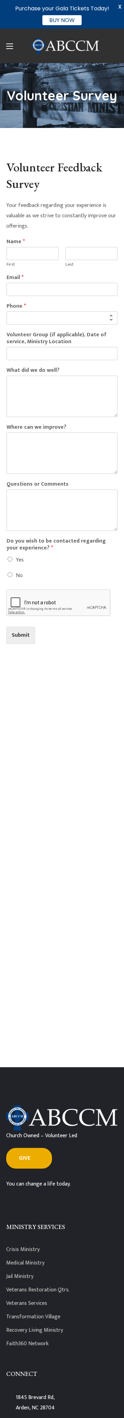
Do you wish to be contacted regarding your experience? (56, 545)
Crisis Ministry (23, 1249)
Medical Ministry (25, 1263)
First (11, 264)
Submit (21, 635)
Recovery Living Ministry (34, 1330)
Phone (16, 306)
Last (69, 264)
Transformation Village (33, 1316)
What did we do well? (33, 370)
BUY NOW (62, 20)
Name (16, 242)
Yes (20, 560)
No (19, 575)
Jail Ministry (19, 1276)
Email (15, 277)
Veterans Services (26, 1303)
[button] (29, 1158)
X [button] (120, 7)
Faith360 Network (27, 1343)
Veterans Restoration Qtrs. (38, 1290)
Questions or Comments (38, 484)
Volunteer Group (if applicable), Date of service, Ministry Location (56, 338)
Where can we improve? (36, 427)
